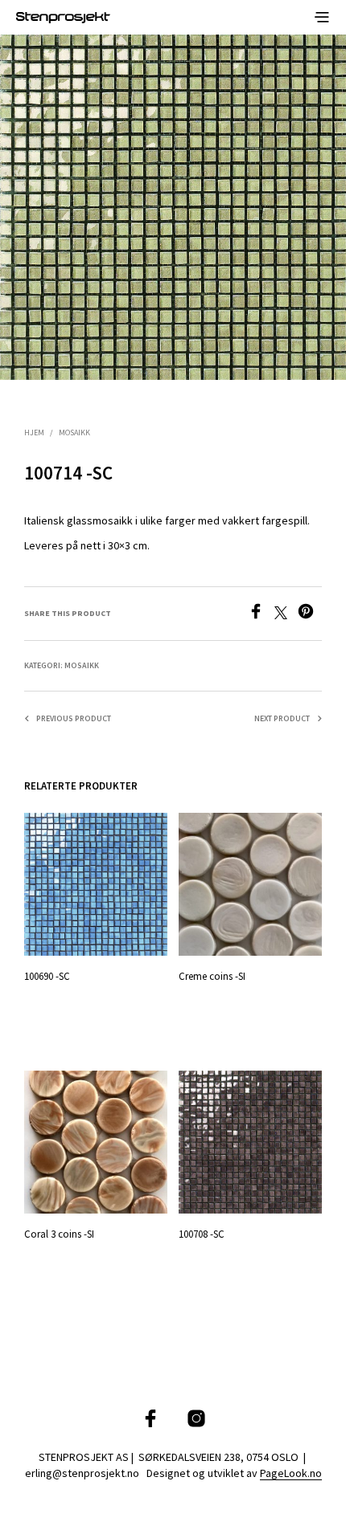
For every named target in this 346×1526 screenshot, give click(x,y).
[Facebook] (261, 614)
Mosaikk (74, 432)
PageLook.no (291, 1473)
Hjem (34, 432)
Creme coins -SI (212, 976)
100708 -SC (201, 1234)
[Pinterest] (310, 614)
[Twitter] (286, 614)
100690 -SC (47, 976)
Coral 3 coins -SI (59, 1234)
